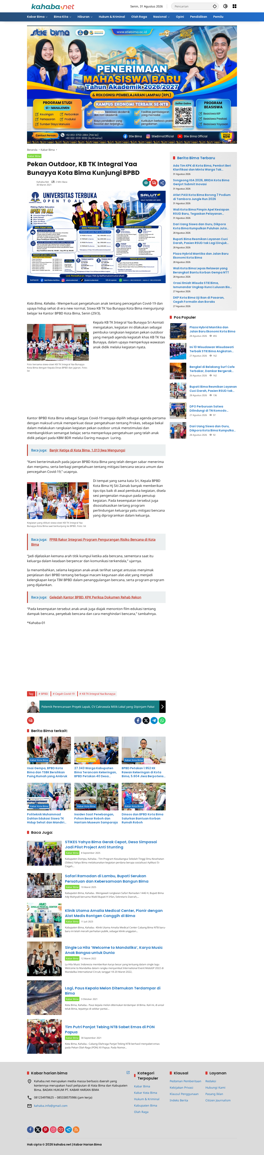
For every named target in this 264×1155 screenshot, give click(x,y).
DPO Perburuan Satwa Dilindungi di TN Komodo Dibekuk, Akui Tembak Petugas (213, 409)
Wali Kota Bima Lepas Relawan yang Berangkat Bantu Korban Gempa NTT (201, 270)
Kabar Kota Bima (39, 760)
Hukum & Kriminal (146, 1099)
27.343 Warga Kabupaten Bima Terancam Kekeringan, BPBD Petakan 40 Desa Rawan (95, 772)
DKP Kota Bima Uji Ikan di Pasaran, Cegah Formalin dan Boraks (198, 300)
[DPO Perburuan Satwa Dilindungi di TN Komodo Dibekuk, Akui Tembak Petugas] (178, 410)
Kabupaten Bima (86, 760)
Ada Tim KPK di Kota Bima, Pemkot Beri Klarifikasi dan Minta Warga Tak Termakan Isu (202, 168)
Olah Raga (141, 1112)
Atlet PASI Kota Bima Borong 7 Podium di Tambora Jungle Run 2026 (202, 197)
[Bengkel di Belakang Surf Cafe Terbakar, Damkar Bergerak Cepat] (178, 371)
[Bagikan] (162, 182)
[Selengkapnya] (128, 1072)
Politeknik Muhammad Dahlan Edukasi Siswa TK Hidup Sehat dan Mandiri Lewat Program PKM (45, 818)
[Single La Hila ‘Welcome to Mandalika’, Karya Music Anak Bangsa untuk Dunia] (44, 959)
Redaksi (210, 1081)
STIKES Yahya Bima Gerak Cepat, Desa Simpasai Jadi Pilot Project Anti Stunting (111, 844)
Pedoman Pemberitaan (185, 1081)
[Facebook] (137, 720)
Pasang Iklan (214, 1094)
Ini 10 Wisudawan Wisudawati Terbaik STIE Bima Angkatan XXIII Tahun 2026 (212, 349)
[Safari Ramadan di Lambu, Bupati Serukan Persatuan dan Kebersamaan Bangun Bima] (44, 885)
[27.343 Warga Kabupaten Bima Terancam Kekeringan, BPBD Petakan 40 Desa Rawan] (96, 750)
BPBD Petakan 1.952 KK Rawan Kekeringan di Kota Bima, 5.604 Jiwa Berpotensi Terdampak (143, 772)
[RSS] (76, 1129)
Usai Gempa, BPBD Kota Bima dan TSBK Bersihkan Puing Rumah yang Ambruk (47, 772)
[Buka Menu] (234, 6)
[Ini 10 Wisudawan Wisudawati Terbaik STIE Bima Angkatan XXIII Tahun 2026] (178, 351)
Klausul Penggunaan (184, 1094)
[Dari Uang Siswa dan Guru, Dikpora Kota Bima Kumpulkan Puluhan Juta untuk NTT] (178, 430)
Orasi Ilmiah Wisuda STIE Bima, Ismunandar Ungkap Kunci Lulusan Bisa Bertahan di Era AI (202, 285)
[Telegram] (154, 720)
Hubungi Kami (215, 1087)
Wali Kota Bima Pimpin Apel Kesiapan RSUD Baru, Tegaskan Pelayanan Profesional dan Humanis (201, 212)
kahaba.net (43, 182)
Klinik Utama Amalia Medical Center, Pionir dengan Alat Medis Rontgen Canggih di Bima (114, 913)
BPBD (44, 694)
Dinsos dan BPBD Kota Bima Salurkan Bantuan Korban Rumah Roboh (142, 818)
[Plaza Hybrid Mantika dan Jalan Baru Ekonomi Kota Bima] (178, 331)
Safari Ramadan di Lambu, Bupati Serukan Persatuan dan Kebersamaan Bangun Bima (106, 878)
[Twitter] (146, 720)
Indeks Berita (179, 1100)
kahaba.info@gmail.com (50, 1106)
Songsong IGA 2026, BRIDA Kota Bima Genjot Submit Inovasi (201, 182)
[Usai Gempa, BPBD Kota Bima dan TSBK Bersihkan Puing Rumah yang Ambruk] (49, 750)
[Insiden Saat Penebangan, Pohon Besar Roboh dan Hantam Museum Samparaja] (96, 796)
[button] (215, 6)
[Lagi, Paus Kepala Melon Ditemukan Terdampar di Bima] (44, 997)
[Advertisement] (75, 289)
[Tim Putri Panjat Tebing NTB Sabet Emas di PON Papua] (44, 1036)
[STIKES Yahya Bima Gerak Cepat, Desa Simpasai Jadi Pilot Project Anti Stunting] (44, 853)
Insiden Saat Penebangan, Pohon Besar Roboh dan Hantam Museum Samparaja (96, 818)
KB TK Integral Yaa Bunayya (98, 694)
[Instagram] (53, 1129)
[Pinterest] (45, 1129)
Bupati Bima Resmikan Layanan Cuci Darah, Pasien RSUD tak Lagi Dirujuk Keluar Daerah (200, 241)
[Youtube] (61, 1129)
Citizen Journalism (218, 1100)
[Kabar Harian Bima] (53, 6)
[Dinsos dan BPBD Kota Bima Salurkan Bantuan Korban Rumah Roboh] (144, 796)
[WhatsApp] (162, 720)
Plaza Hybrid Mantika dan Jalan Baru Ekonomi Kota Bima (201, 256)
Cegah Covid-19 (64, 694)
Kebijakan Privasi (181, 1087)
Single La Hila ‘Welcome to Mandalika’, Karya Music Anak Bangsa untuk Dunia (114, 950)
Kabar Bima (34, 156)
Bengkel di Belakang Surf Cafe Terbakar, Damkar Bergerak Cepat (212, 369)
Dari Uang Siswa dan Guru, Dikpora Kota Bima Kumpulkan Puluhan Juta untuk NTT (200, 227)
